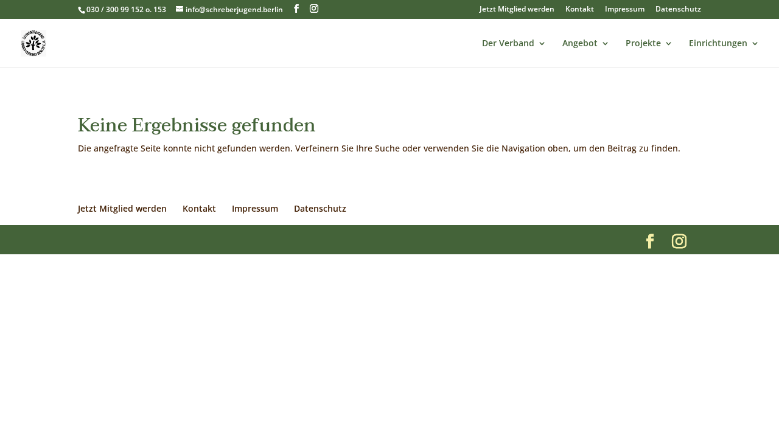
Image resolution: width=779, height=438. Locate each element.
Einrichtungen (718, 44)
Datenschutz (678, 9)
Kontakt (579, 9)
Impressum (625, 9)
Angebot (580, 44)
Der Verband (508, 44)
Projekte (643, 44)
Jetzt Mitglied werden (517, 9)
